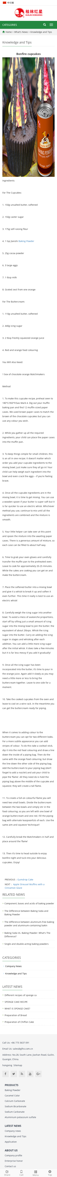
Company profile (13, 1155)
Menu (36, 1175)
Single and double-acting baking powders (26, 943)
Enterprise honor (14, 1160)
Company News (13, 966)
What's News (21, 31)
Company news (13, 1130)
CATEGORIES (9, 25)
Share (7, 1174)
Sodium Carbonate (15, 1111)
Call (21, 1174)
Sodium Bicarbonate (15, 1106)
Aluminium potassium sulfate (20, 1117)
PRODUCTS (11, 1085)
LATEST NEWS (13, 1126)
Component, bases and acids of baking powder (29, 903)
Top (50, 1174)
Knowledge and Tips (41, 31)
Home (9, 31)
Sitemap (17, 1065)
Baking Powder (26, 241)
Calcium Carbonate (15, 1100)
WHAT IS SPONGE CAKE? (17, 1008)
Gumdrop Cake (25, 879)
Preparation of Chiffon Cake (19, 1021)
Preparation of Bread (16, 1015)
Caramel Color (12, 1095)
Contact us (10, 1166)
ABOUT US (11, 1150)
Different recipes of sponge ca (21, 995)
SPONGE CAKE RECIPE (16, 1001)
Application (11, 1141)
